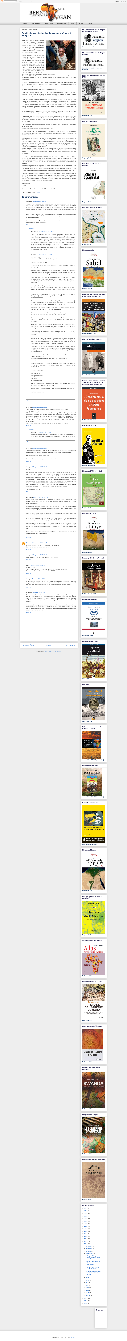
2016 (86, 1233)
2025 (86, 1211)
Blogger (72, 1337)
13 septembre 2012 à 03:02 (39, 407)
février (88, 1292)
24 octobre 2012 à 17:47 (38, 592)
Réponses (31, 228)
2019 (86, 1226)
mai (87, 1285)
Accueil (24, 23)
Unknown (29, 543)
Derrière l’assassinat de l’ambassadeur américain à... (93, 1263)
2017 (86, 1231)
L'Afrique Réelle (36, 23)
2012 (86, 1244)
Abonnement (49, 23)
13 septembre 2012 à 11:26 (39, 543)
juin (87, 1282)
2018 (86, 1228)
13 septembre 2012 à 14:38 (46, 231)
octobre (88, 1251)
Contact (89, 23)
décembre (89, 1246)
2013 (86, 1241)
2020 (86, 1223)
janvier (88, 1295)
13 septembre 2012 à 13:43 (39, 555)
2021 (86, 1221)
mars (87, 1290)
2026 (86, 1208)
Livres (72, 23)
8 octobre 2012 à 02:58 (38, 579)
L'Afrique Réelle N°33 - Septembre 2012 (93, 1267)
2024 (86, 1213)
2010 (86, 1301)
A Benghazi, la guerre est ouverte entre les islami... (93, 1257)
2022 (86, 1218)
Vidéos (80, 23)
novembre (89, 1248)
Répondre (28, 225)
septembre (89, 1253)
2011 (86, 1298)
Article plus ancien (70, 645)
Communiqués (62, 23)
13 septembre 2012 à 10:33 (39, 448)
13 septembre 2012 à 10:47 (40, 497)
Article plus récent (28, 645)
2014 (86, 1239)
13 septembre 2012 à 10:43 (39, 467)
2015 (86, 1236)
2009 (86, 1303)
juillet (88, 1280)
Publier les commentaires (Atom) (53, 651)
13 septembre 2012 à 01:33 (39, 201)
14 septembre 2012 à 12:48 (44, 254)
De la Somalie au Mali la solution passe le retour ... (93, 1272)
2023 (86, 1216)
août (87, 1277)
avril (87, 1287)
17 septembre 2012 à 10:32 (37, 565)
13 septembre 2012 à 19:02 (44, 432)
